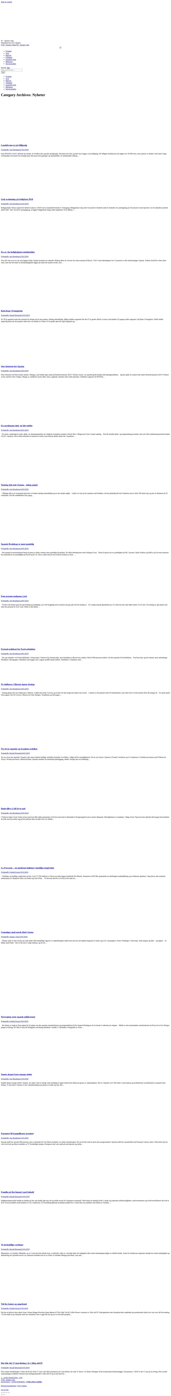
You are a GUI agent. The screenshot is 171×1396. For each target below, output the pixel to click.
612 (5, 1378)
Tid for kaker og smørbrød (14, 1304)
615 (13, 1378)
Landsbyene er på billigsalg (14, 145)
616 (16, 1378)
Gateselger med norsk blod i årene (17, 932)
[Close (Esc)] (2, 1392)
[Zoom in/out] (9, 1392)
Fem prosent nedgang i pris (14, 596)
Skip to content (6, 2)
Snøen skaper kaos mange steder (16, 1074)
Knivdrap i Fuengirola (12, 311)
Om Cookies (22, 1386)
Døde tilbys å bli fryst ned (13, 808)
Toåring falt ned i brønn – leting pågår (19, 485)
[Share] (4, 1392)
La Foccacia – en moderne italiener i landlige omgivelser (27, 868)
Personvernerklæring (8, 1386)
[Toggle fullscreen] (6, 1392)
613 (8, 1378)
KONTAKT (5, 1382)
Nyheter (4, 150)
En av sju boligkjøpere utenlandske (18, 252)
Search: (3, 68)
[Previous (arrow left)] (2, 1394)
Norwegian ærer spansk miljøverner (18, 1017)
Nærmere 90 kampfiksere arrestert (17, 1133)
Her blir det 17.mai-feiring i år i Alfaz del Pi (21, 1363)
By (13, 150)
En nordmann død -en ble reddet (16, 425)
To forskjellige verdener (12, 1245)
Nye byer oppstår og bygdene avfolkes (19, 749)
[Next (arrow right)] (4, 1394)
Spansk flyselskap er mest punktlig (17, 544)
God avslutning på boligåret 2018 (17, 199)
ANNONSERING (18, 1382)
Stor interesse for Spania (12, 366)
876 (21, 1378)
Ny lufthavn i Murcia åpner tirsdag (18, 684)
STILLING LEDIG (34, 1382)
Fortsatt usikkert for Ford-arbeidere (18, 649)
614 (10, 1378)
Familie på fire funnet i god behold (17, 1192)
